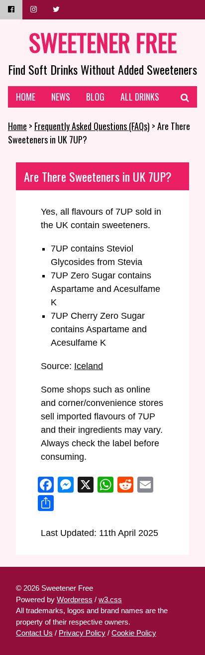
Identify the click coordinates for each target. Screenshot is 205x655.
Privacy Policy (82, 633)
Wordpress (75, 599)
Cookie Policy (133, 633)
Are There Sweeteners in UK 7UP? (98, 176)
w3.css (110, 599)
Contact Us (34, 633)
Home (17, 126)
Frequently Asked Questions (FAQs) (92, 126)
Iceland (88, 366)
